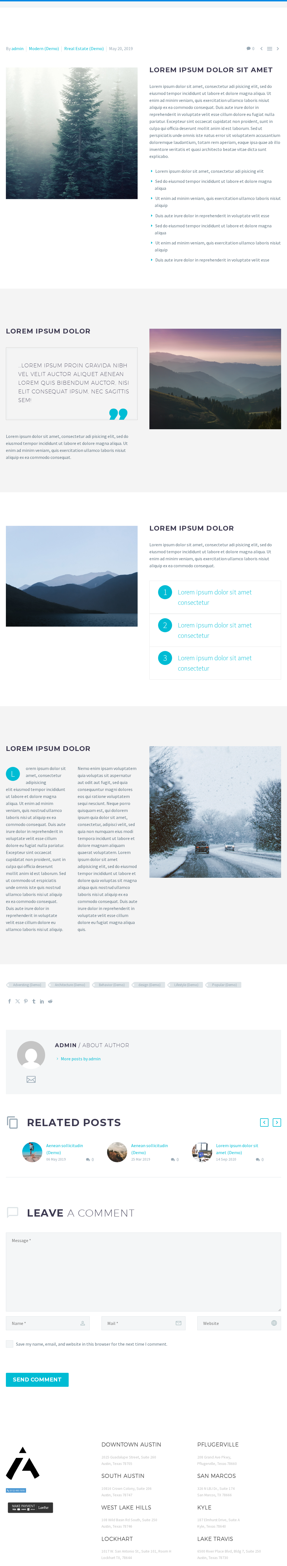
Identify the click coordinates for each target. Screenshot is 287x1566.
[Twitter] (17, 1001)
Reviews (209, 22)
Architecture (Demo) (70, 984)
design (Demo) (149, 984)
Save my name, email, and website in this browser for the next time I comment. (91, 1344)
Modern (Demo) (44, 48)
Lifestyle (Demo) (186, 984)
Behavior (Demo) (112, 984)
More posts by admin (81, 1058)
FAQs (147, 22)
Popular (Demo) (224, 984)
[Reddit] (50, 1001)
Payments (240, 22)
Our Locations (65, 22)
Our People (23, 22)
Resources (176, 22)
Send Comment (37, 1379)
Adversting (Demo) (27, 984)
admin (17, 48)
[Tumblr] (34, 1001)
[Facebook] (9, 1001)
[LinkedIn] (42, 1001)
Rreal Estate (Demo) (84, 48)
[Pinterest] (26, 1001)
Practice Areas (112, 22)
